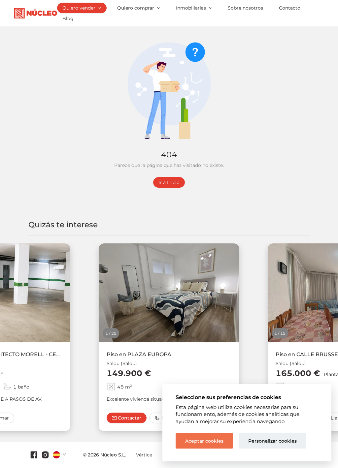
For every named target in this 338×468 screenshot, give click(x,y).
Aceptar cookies (204, 441)
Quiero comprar (135, 8)
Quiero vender (78, 8)
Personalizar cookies (272, 441)
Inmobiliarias (191, 8)
